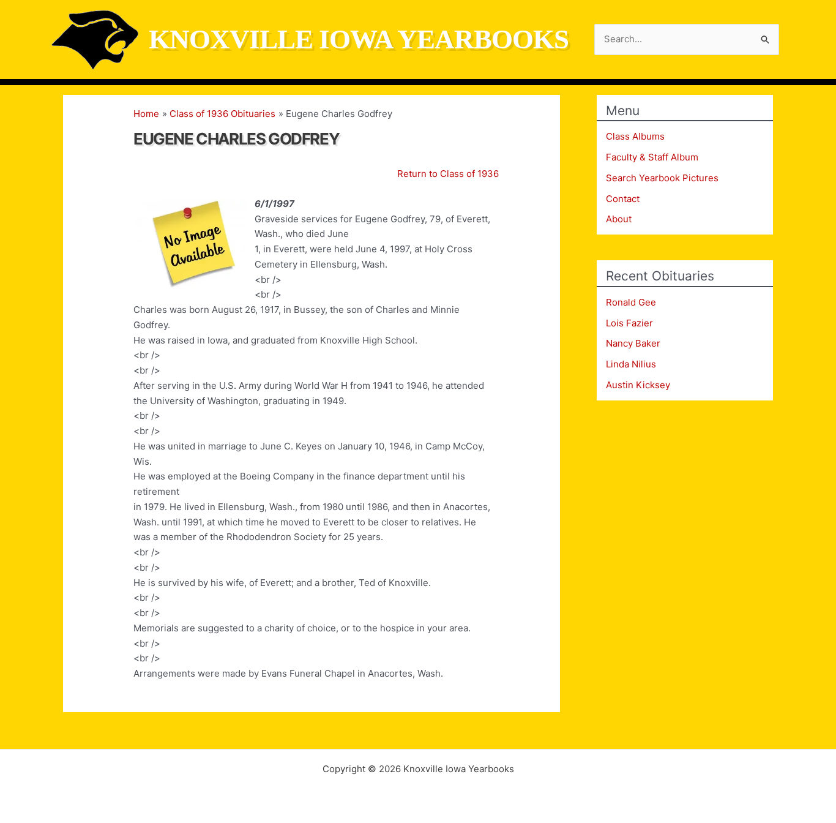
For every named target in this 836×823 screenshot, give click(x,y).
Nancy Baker (633, 343)
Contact (623, 199)
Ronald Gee (631, 302)
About (619, 219)
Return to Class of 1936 (448, 173)
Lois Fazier (629, 323)
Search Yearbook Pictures (662, 178)
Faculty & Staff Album (652, 157)
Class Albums (635, 136)
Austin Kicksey (638, 385)
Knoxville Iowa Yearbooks (359, 39)
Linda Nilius (631, 364)
